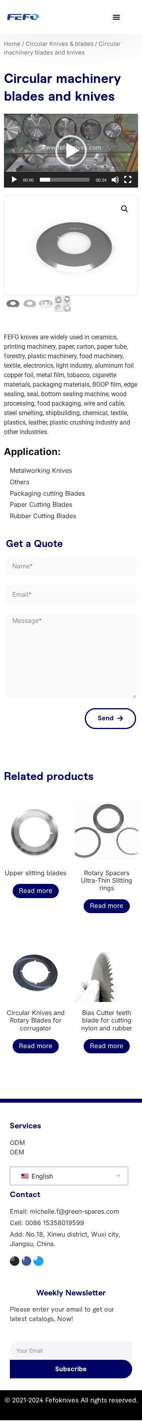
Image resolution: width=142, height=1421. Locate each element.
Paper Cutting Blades (41, 504)
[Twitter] (38, 1261)
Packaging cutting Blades (47, 493)
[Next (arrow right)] (128, 710)
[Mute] (115, 180)
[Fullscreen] (128, 180)
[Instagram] (14, 1261)
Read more (35, 891)
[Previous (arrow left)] (14, 710)
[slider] (65, 180)
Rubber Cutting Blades (43, 516)
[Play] (14, 180)
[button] (116, 17)
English (41, 1176)
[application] (71, 151)
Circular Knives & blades (59, 43)
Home (12, 43)
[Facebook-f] (26, 1261)
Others (19, 482)
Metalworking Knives (41, 470)
